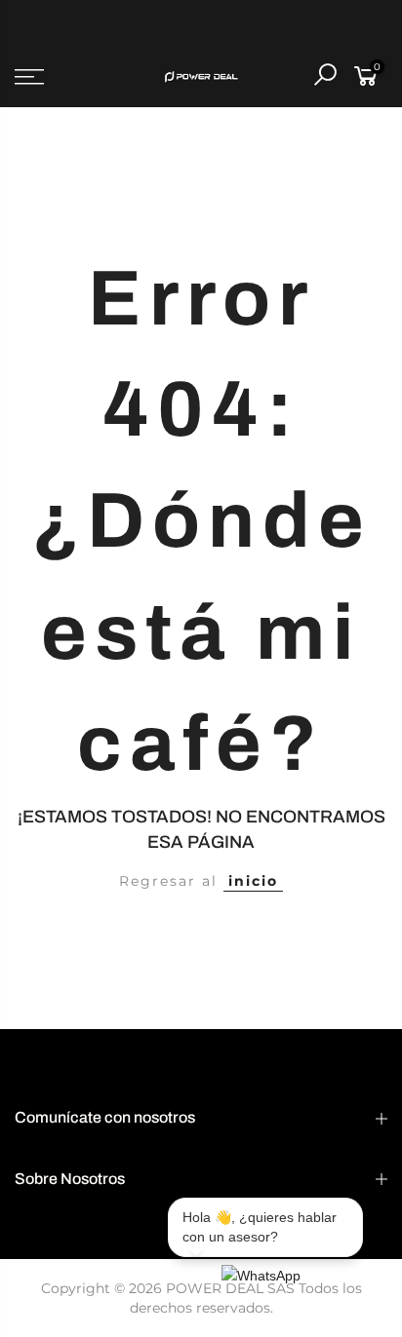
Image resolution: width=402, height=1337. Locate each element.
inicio (253, 881)
